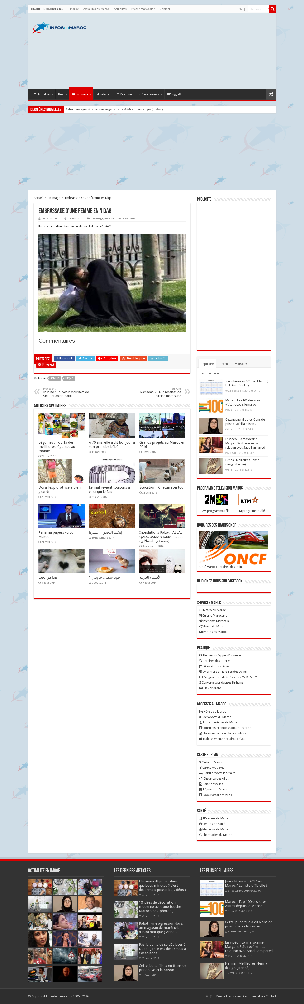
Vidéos (104, 94)
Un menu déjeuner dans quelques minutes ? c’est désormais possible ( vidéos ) (162, 885)
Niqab (69, 378)
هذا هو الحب (47, 577)
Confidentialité (253, 996)
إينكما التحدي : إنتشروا (105, 532)
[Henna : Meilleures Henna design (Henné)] (211, 466)
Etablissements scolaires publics (224, 733)
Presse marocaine (143, 9)
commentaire (210, 373)
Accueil (38, 198)
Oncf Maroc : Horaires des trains (221, 566)
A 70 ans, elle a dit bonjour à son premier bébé (112, 444)
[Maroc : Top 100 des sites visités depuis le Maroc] (211, 406)
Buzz (61, 94)
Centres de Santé (213, 824)
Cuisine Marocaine (214, 615)
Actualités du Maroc (96, 9)
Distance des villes (216, 778)
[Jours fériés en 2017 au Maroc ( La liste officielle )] (211, 387)
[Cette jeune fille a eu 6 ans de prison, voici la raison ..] (211, 426)
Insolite (109, 218)
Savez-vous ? (150, 94)
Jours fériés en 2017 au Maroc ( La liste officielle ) (246, 883)
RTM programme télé (250, 511)
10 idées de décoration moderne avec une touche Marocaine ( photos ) (160, 906)
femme (55, 378)
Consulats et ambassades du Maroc (226, 728)
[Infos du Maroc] (59, 26)
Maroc (74, 9)
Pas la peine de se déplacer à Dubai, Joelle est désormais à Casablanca (162, 948)
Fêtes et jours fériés (215, 666)
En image (82, 94)
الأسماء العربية (150, 577)
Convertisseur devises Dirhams (222, 682)
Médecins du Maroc (215, 829)
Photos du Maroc (215, 632)
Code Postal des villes (217, 795)
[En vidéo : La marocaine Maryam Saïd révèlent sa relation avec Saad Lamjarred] (211, 445)
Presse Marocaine (228, 996)
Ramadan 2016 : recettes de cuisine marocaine (160, 392)
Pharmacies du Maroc (217, 834)
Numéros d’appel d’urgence (221, 655)
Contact (165, 9)
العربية (176, 94)
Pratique (126, 94)
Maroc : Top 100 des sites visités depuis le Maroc (245, 904)
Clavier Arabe (212, 688)
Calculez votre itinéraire (219, 773)
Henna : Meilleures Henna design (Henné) (246, 965)
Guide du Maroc (214, 626)
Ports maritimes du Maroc (220, 722)
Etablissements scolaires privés (223, 739)
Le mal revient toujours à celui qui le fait (109, 489)
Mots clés (241, 364)
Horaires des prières (216, 661)
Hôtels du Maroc (214, 711)
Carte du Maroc (212, 762)
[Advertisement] (186, 51)
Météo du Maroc (214, 610)
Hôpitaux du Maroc (215, 818)
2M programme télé (215, 511)
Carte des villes (212, 784)
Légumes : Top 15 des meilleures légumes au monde (56, 446)
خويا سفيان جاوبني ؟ (104, 577)
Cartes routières (213, 767)
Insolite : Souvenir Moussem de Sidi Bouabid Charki (66, 392)
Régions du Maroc (215, 789)
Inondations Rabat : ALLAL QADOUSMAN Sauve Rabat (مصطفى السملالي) (161, 536)
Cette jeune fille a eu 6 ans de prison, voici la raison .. (162, 967)
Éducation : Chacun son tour (162, 487)
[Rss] (240, 9)
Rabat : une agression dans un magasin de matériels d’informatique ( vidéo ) (114, 109)
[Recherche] (272, 9)
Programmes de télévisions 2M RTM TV (230, 677)
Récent (224, 364)
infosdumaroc (51, 218)
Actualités (120, 9)
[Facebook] (244, 9)
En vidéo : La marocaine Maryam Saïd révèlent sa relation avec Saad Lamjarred (245, 443)
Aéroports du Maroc (217, 717)
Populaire (207, 364)
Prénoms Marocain (216, 621)
